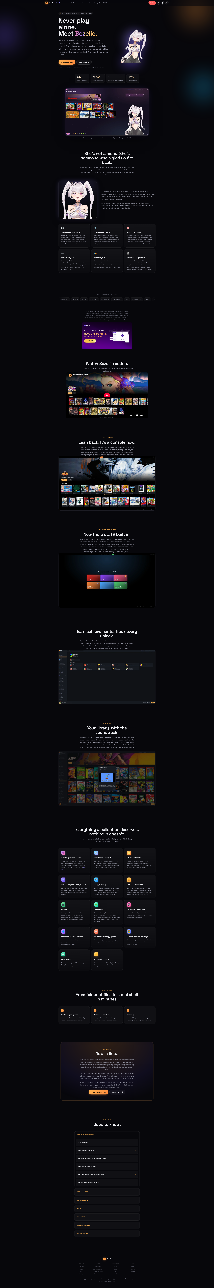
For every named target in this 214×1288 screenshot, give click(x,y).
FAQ (90, 3)
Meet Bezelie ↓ (84, 62)
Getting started (82, 1192)
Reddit (115, 1269)
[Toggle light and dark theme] (167, 3)
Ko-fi (115, 1274)
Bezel (51, 3)
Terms (132, 1266)
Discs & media (81, 1217)
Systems (73, 3)
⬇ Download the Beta (98, 1092)
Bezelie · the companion (85, 1135)
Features (66, 3)
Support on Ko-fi (117, 1092)
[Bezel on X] (158, 3)
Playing (79, 1208)
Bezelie (58, 3)
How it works (82, 3)
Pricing (81, 1274)
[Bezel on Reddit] (162, 3)
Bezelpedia (97, 3)
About (81, 1269)
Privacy (133, 1269)
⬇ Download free (67, 62)
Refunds (133, 1271)
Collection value (98, 1274)
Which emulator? (98, 1271)
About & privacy (82, 1233)
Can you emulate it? (98, 1269)
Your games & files (83, 1200)
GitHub (105, 3)
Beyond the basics (83, 1225)
